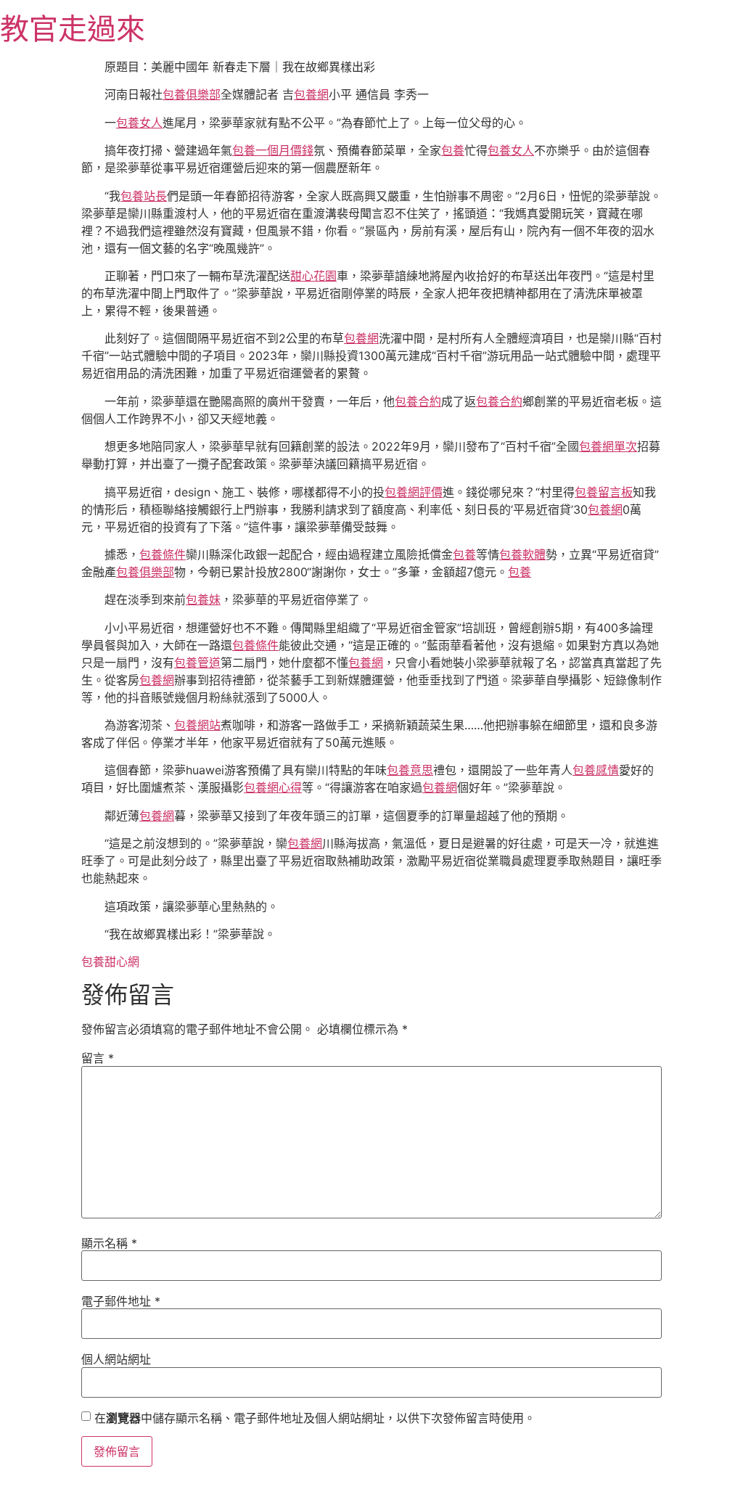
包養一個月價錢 (272, 150)
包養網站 (197, 725)
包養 (452, 150)
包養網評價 (414, 492)
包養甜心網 (110, 961)
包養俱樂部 (192, 94)
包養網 (311, 94)
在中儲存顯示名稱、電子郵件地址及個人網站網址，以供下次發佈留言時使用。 (314, 1418)
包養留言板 (604, 492)
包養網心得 (273, 787)
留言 (97, 1058)
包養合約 (418, 401)
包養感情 (595, 770)
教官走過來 (72, 28)
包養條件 (162, 554)
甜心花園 (313, 276)
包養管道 (197, 662)
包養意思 (410, 770)
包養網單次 (608, 446)
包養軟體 (522, 554)
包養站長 (143, 196)
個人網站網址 (116, 1359)
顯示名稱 (109, 1243)
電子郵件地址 (120, 1301)
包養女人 (139, 122)
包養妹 (203, 599)
